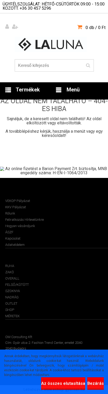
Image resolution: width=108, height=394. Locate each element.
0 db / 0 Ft (95, 27)
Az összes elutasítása (63, 383)
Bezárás (95, 383)
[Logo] (51, 44)
